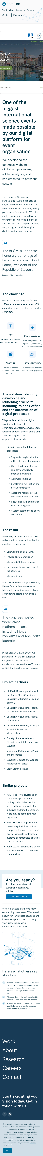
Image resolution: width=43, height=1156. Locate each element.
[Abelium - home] (11, 4)
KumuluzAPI (13, 846)
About (12, 10)
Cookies (28, 1137)
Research (20, 10)
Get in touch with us (19, 897)
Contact (6, 15)
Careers (30, 10)
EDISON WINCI (14, 822)
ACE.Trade (12, 794)
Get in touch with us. (19, 1103)
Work (4, 10)
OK (7, 1150)
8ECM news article (15, 275)
